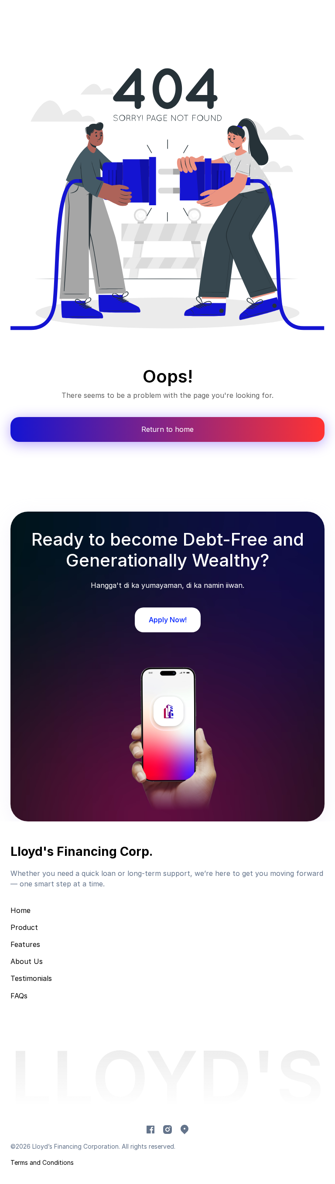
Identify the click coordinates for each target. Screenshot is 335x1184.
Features (25, 944)
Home (20, 910)
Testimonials (31, 978)
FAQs (18, 995)
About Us (26, 961)
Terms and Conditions (42, 1162)
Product (24, 927)
